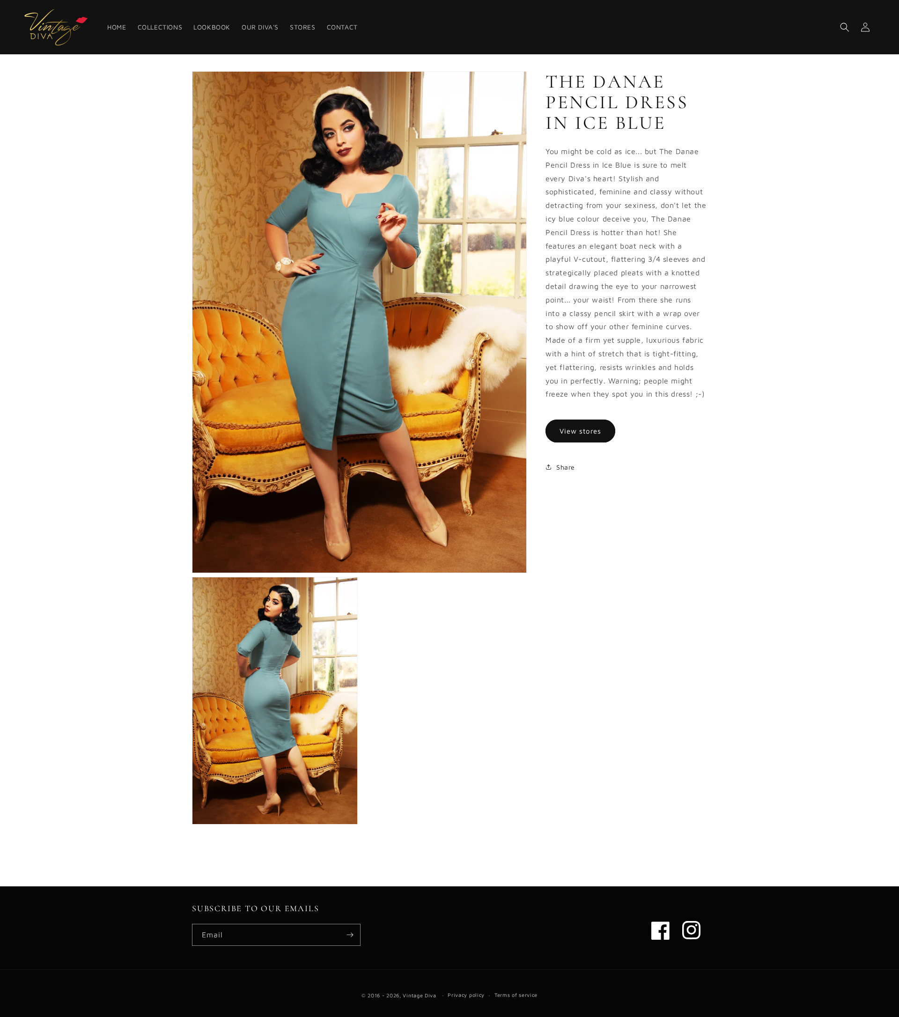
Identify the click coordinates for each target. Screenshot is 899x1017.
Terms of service (516, 995)
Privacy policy (466, 995)
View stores (580, 431)
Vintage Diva (419, 995)
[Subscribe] (349, 935)
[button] (844, 27)
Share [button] (565, 467)
